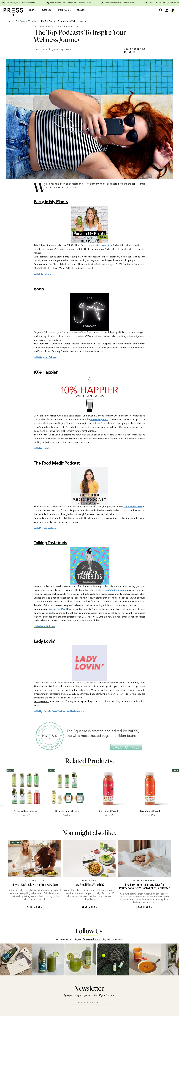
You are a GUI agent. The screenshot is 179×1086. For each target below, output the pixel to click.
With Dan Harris (42, 448)
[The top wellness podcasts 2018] (89, 224)
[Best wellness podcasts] (89, 394)
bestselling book (99, 419)
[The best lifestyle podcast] (89, 662)
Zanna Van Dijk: (57, 609)
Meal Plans (63, 10)
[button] (170, 792)
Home (9, 21)
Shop (31, 10)
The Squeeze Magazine (26, 21)
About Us (81, 10)
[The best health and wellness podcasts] (89, 311)
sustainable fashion (115, 590)
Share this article (134, 49)
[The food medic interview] (89, 485)
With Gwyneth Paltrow (45, 357)
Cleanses (46, 10)
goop (39, 289)
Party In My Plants (51, 202)
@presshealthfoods (91, 939)
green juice (107, 245)
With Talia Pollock (42, 274)
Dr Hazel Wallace (133, 507)
